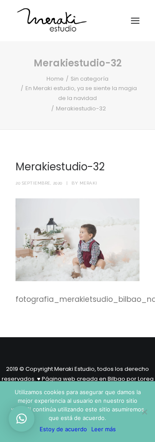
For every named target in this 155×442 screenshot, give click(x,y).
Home (55, 79)
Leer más (103, 429)
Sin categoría (89, 79)
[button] (21, 419)
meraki (88, 183)
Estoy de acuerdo (63, 429)
